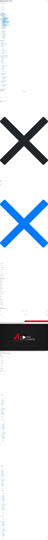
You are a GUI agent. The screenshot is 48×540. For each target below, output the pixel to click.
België (0, 281)
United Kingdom (2, 292)
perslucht (2, 41)
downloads (3, 65)
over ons (2, 59)
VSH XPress (3, 37)
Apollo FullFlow (4, 30)
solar (2, 51)
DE (3, 291)
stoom (2, 42)
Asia (0, 297)
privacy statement (3, 81)
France (1, 285)
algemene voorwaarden (4, 73)
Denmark (2, 399)
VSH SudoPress (4, 35)
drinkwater (2, 46)
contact (3, 24)
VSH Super (3, 33)
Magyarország (1, 288)
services (2, 271)
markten (2, 6)
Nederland (2, 402)
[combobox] (3, 102)
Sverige (3, 428)
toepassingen (2, 9)
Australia (2, 411)
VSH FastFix (3, 38)
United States (1, 304)
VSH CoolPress (4, 36)
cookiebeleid (3, 78)
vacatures (4, 26)
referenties (4, 27)
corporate (1, 307)
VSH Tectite (3, 32)
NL (2, 281)
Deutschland (1, 284)
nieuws (2, 61)
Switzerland (1, 291)
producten (2, 3)
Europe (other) (3, 409)
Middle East (1, 300)
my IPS (2, 58)
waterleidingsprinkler (3, 43)
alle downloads (4, 14)
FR (4, 281)
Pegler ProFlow (4, 31)
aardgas (2, 45)
